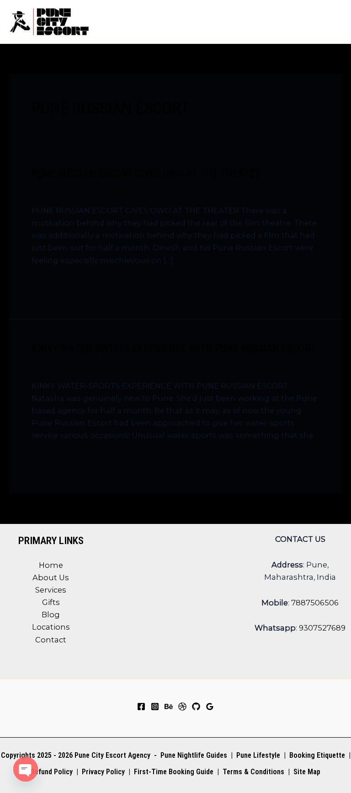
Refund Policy (52, 771)
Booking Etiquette (317, 755)
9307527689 (322, 627)
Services (50, 589)
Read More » (55, 284)
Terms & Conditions (252, 771)
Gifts (51, 602)
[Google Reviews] (210, 706)
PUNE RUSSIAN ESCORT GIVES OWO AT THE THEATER (146, 173)
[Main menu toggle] (331, 21)
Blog (119, 191)
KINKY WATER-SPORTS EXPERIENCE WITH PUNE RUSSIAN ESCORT (174, 348)
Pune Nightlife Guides (193, 755)
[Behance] (169, 706)
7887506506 (315, 602)
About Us (50, 577)
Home (51, 565)
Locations (51, 626)
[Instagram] (155, 706)
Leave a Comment (67, 191)
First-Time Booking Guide (173, 771)
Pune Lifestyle (258, 755)
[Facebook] (141, 706)
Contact (50, 639)
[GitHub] (196, 706)
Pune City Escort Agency (112, 755)
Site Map (306, 771)
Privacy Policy (103, 771)
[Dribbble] (182, 706)
